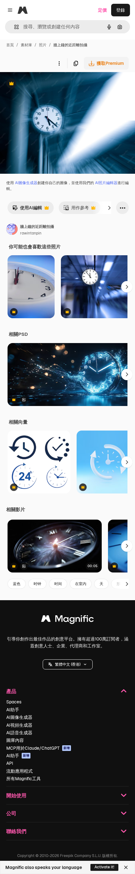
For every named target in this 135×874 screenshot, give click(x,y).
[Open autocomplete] (14, 27)
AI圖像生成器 (26, 182)
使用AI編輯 (27, 209)
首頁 (10, 45)
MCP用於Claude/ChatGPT (38, 748)
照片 (42, 45)
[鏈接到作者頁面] (12, 230)
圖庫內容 (15, 740)
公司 (11, 813)
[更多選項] (59, 63)
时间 (58, 583)
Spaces (13, 702)
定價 (102, 10)
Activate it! (104, 867)
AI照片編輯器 (106, 182)
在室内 (80, 583)
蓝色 (16, 583)
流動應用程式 (19, 771)
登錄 (120, 10)
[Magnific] (67, 620)
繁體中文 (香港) (67, 664)
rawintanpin (30, 233)
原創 (36, 84)
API (9, 763)
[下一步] (109, 207)
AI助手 (12, 710)
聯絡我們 (16, 831)
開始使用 (16, 795)
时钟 (37, 583)
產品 (11, 691)
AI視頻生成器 (19, 725)
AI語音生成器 (19, 733)
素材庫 (26, 45)
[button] (68, 664)
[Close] (126, 867)
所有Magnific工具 (23, 778)
